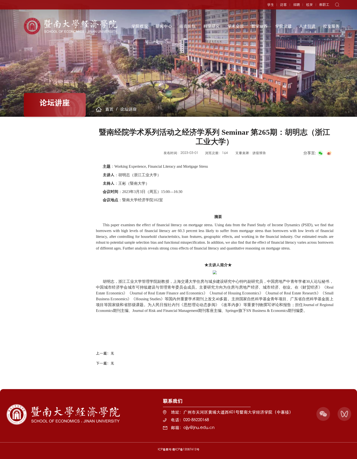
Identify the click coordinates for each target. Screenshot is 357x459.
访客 (283, 4)
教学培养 (259, 26)
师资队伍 (187, 26)
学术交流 (235, 26)
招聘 (296, 4)
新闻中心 (163, 26)
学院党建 (283, 26)
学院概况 (139, 26)
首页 (109, 109)
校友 (309, 4)
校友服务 (331, 26)
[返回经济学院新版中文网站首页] (71, 19)
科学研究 (211, 26)
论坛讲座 (128, 109)
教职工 (324, 4)
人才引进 (307, 26)
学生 (270, 4)
